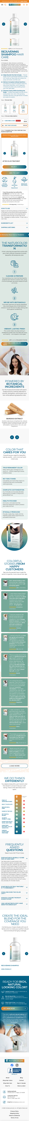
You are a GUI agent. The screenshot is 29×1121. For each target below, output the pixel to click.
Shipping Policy (14, 1113)
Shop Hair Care (7, 1083)
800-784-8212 (11, 1097)
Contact (21, 1080)
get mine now (9, 1008)
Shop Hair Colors (7, 1080)
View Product (6, 969)
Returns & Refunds (14, 1115)
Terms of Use (14, 1117)
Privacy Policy (14, 1111)
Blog (21, 1077)
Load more (14, 766)
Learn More (23, 1)
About (7, 1077)
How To (7, 1086)
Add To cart (14, 173)
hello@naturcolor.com (19, 1102)
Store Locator (21, 1086)
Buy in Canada (21, 1083)
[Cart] (27, 4)
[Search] (5, 5)
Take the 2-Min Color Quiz (12, 344)
